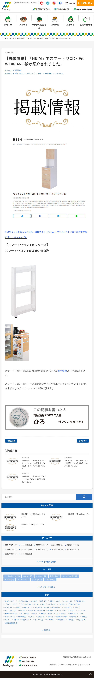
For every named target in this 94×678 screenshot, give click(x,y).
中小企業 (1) (81, 620)
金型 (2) (63, 614)
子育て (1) (70, 620)
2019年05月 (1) (73, 549)
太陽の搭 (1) (74, 617)
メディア (11, 38)
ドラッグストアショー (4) (36, 610)
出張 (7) (17, 607)
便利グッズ (31, 73)
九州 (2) (31, 617)
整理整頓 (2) (22, 617)
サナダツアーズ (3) (11, 614)
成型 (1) (16, 620)
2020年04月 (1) (73, 545)
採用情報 (70, 25)
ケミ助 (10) (51, 604)
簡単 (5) (77, 607)
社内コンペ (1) (26, 620)
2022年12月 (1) (27, 545)
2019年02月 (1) (27, 554)
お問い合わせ (86, 25)
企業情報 (55, 25)
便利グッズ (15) (55, 601)
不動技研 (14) (80, 601)
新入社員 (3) (25, 614)
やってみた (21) (41, 576)
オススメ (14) (67, 601)
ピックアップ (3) (23, 580)
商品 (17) (43, 601)
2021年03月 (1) (57, 545)
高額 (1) (84, 617)
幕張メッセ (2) (10, 617)
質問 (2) (50, 617)
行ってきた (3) (37, 580)
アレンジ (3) (81, 610)
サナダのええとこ (39, 26)
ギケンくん (19, 73)
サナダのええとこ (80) (12, 576)
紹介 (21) (34, 601)
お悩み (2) (41, 617)
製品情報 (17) (54, 576)
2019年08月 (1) (42, 549)
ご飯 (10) (61, 604)
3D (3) (58, 610)
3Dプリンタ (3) (69, 610)
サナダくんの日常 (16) (70, 576)
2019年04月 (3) (11, 554)
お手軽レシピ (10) (74, 604)
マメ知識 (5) (67, 607)
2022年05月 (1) (42, 545)
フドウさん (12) (25, 604)
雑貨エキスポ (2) (61, 617)
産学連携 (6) (56, 607)
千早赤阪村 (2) (50, 580)
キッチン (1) (39, 620)
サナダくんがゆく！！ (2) (49, 614)
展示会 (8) (8, 607)
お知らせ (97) (9, 601)
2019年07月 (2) (57, 549)
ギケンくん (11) (39, 604)
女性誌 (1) (61, 620)
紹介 (39, 73)
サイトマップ (85, 665)
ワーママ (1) (50, 620)
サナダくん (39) (22, 601)
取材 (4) (21, 610)
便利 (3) (50, 610)
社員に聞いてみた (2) (76, 614)
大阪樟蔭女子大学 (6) (42, 607)
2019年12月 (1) (11, 549)
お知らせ (8, 25)
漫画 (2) (34, 614)
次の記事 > (83, 441)
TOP (4, 38)
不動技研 (48, 73)
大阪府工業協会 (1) (11, 623)
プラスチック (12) (11, 604)
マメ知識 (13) (9, 580)
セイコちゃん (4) (10, 610)
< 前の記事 (11, 441)
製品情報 (23, 25)
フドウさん (59, 73)
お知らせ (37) (27, 576)
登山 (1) (7, 620)
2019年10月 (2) (27, 549)
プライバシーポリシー (68, 665)
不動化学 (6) (27, 607)
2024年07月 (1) (11, 545)
